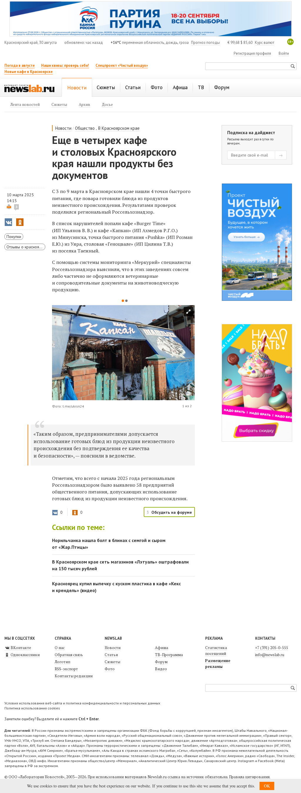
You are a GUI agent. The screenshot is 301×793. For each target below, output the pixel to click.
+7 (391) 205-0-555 (271, 647)
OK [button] (267, 786)
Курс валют (264, 42)
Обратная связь (69, 654)
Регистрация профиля (252, 53)
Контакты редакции (74, 676)
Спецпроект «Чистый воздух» (122, 65)
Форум (161, 661)
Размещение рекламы (217, 663)
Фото (110, 668)
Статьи (111, 654)
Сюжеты (112, 661)
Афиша (161, 647)
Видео (161, 668)
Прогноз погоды (205, 42)
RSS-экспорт (66, 668)
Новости (63, 128)
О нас (60, 647)
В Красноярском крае (119, 128)
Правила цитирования (249, 776)
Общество (85, 128)
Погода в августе (19, 65)
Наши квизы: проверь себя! (65, 65)
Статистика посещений (216, 650)
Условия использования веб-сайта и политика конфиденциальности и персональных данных (82, 703)
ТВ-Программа (169, 654)
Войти (284, 53)
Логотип (62, 661)
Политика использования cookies (32, 708)
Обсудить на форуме (171, 512)
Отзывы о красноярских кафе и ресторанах (25, 247)
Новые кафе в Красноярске (28, 71)
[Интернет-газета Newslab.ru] (29, 88)
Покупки (13, 236)
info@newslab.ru (269, 654)
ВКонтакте (20, 647)
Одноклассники (25, 654)
